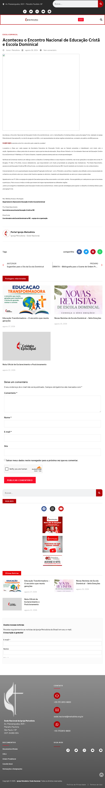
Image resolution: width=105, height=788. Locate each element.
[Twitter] (31, 11)
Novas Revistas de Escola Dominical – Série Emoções (77, 318)
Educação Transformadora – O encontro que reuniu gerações (26, 319)
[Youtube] (43, 11)
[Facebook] (44, 508)
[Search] (100, 3)
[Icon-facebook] (25, 11)
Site (6, 446)
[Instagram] (37, 11)
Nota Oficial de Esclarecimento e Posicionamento (24, 364)
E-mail (8, 431)
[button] (101, 19)
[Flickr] (49, 11)
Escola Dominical (10, 34)
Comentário (10, 393)
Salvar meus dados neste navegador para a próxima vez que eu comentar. (42, 460)
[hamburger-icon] (81, 19)
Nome (8, 417)
